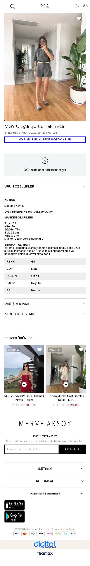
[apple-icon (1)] (24, 505)
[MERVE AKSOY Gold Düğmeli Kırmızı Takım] (24, 369)
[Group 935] (45, 534)
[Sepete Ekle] (24, 384)
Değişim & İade (16, 303)
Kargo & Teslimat (20, 314)
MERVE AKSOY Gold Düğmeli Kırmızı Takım (24, 398)
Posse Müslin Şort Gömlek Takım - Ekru (66, 398)
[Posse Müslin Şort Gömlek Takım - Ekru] (66, 369)
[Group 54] (45, 423)
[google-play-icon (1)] (24, 517)
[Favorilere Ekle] (79, 19)
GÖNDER (72, 449)
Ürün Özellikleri (19, 186)
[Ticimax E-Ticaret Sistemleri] (45, 554)
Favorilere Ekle (39, 349)
